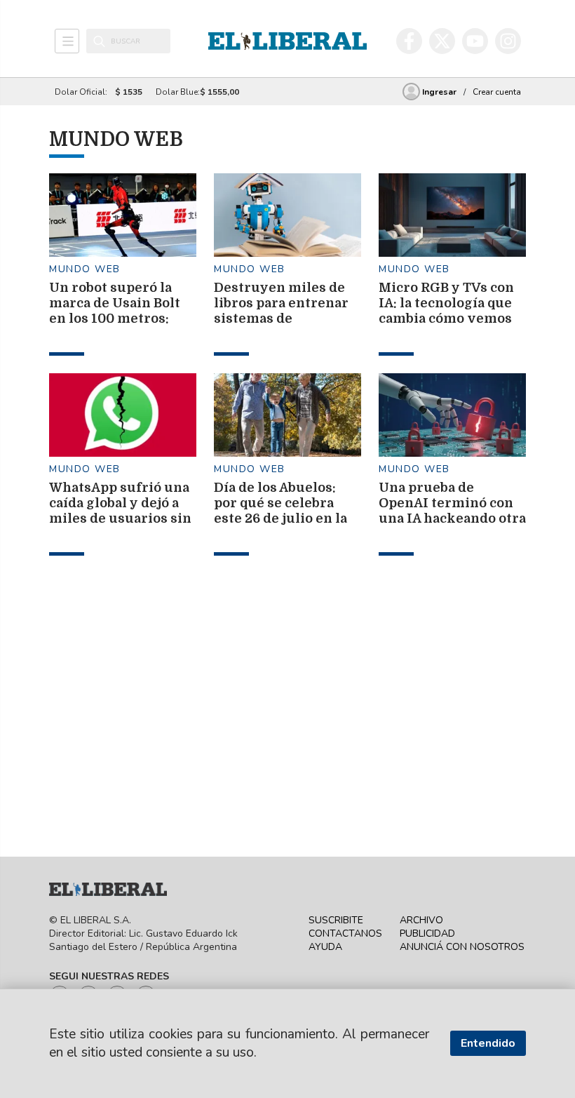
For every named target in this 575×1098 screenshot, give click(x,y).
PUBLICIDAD (427, 933)
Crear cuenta (497, 92)
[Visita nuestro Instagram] (508, 41)
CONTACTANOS (345, 933)
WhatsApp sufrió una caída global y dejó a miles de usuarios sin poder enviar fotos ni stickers (120, 518)
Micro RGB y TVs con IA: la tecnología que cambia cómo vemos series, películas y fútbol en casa (446, 318)
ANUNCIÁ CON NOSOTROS (462, 946)
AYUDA (325, 946)
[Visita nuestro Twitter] (442, 41)
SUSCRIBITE (336, 920)
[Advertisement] (154, 661)
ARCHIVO (421, 920)
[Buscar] (99, 41)
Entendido (488, 1043)
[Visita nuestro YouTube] (475, 41)
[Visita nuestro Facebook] (409, 41)
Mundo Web (85, 269)
